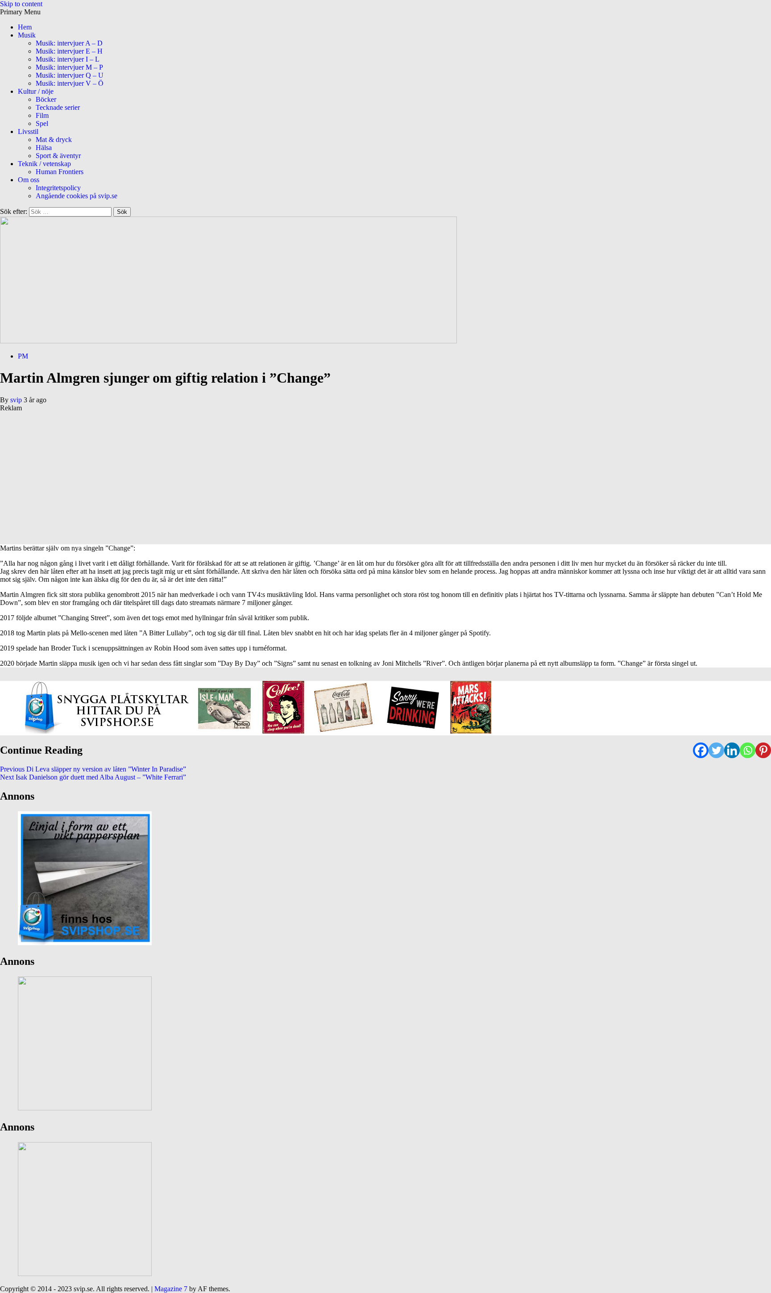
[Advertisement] (267, 474)
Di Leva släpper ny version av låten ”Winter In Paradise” (93, 769)
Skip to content (21, 4)
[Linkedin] (732, 750)
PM (23, 356)
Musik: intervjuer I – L (67, 59)
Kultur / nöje (36, 91)
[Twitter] (716, 750)
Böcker (46, 99)
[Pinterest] (763, 750)
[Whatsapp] (747, 750)
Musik (27, 35)
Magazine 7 (170, 1289)
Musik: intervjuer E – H (69, 51)
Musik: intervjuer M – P (69, 67)
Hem (25, 27)
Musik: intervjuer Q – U (70, 75)
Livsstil (28, 131)
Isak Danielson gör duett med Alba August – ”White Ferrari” (93, 777)
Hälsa (44, 147)
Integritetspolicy (58, 188)
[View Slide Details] (259, 731)
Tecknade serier (58, 107)
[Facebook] (701, 750)
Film (42, 115)
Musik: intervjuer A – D (69, 43)
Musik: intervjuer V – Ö (70, 83)
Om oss (28, 180)
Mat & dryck (54, 139)
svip (17, 400)
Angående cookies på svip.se (76, 196)
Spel (42, 123)
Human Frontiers (59, 171)
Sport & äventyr (58, 155)
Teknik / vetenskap (44, 163)
